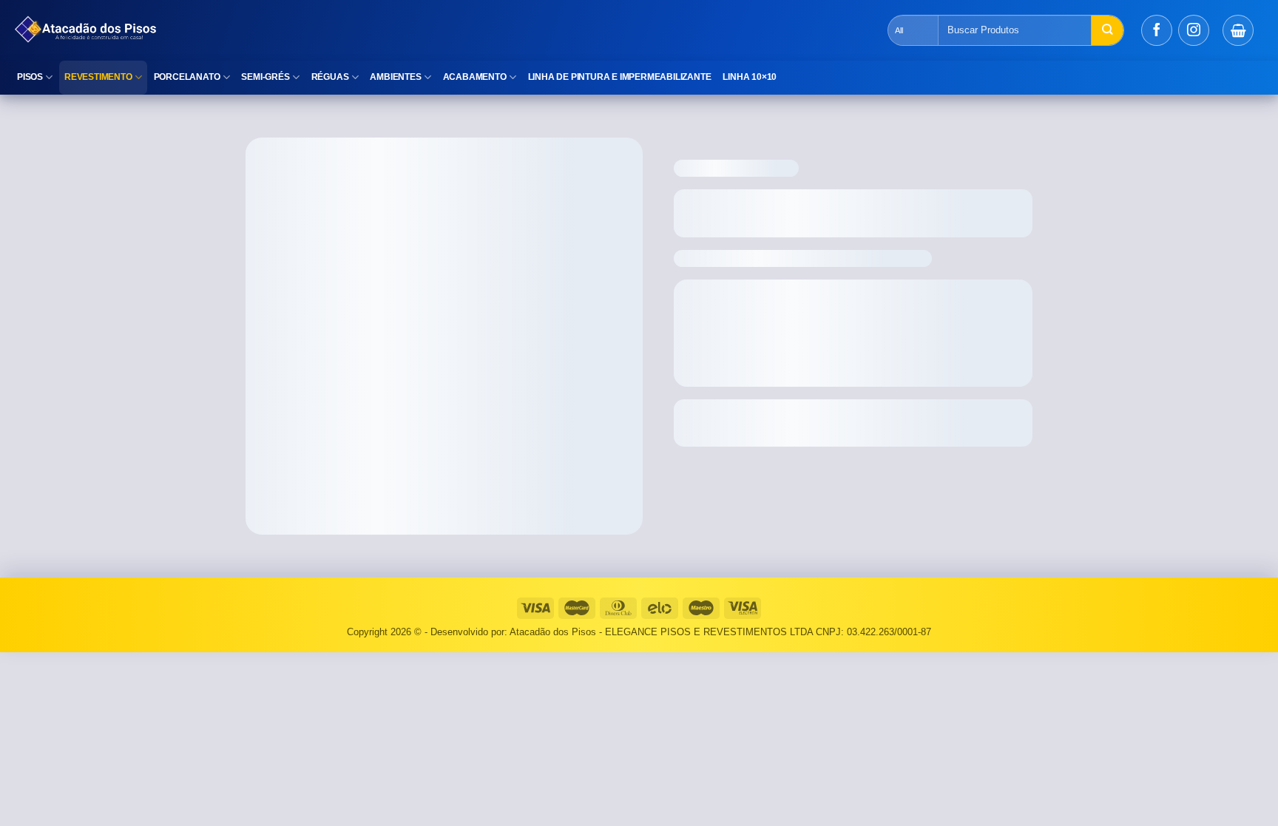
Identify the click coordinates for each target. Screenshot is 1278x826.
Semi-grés (265, 77)
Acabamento (475, 77)
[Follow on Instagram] (1193, 30)
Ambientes (395, 77)
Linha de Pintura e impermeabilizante (619, 77)
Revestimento (98, 77)
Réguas (330, 77)
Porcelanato (187, 77)
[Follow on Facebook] (1156, 30)
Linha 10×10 (750, 77)
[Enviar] (1107, 30)
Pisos (30, 77)
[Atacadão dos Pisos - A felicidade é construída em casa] (270, 30)
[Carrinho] (1238, 30)
